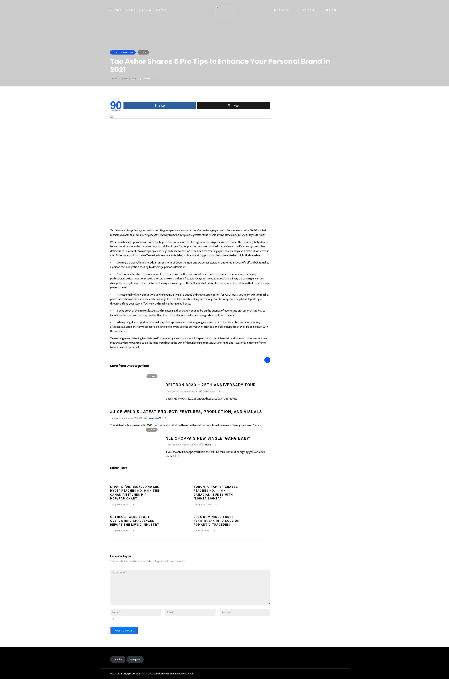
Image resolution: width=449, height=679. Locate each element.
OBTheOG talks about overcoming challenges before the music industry (134, 520)
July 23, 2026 (202, 530)
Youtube (117, 659)
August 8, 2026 (120, 504)
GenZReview (139, 10)
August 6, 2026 (120, 530)
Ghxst (146, 78)
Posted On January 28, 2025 (127, 418)
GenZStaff (209, 391)
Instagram (135, 659)
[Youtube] (335, 674)
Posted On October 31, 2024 (182, 444)
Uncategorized (123, 52)
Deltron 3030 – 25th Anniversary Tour (211, 385)
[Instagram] (328, 674)
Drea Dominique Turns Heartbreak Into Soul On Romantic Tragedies (216, 520)
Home (116, 10)
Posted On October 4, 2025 (182, 391)
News (161, 10)
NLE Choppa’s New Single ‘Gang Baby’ (208, 438)
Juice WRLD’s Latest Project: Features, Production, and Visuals (186, 412)
